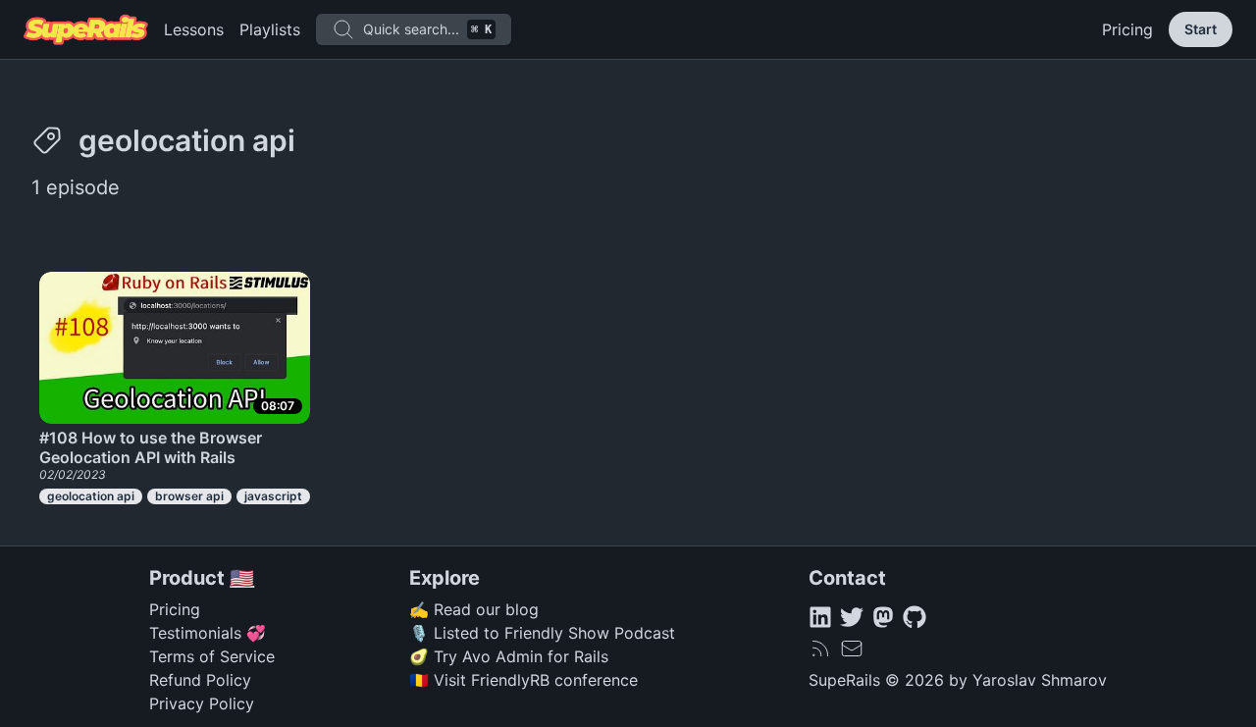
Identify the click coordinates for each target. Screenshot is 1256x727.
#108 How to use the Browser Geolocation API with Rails (150, 447)
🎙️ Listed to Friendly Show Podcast (542, 633)
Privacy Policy (201, 703)
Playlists (269, 29)
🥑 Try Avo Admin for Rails (508, 656)
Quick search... (427, 29)
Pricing (1127, 29)
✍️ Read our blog (474, 609)
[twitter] (852, 617)
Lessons (194, 29)
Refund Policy (200, 680)
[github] (914, 617)
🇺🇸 (242, 578)
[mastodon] (883, 617)
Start (1200, 29)
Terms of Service (212, 656)
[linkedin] (820, 617)
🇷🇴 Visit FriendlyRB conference (523, 680)
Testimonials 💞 (207, 633)
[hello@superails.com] (852, 648)
